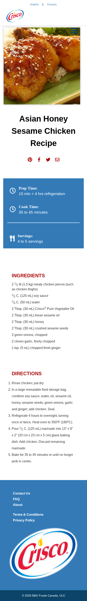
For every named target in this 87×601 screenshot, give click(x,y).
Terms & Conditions (28, 514)
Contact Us (21, 493)
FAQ (16, 499)
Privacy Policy (24, 520)
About (17, 505)
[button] (74, 30)
